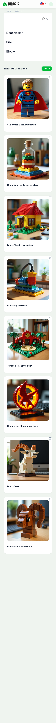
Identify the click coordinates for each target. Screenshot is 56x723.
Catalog (18, 11)
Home (8, 11)
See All (47, 68)
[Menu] (51, 4)
